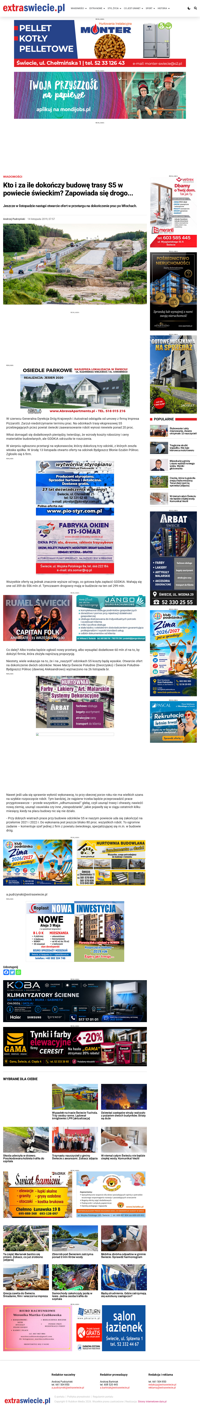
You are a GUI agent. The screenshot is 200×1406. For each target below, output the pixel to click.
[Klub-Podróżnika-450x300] (37, 863)
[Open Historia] (169, 8)
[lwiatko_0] (110, 1194)
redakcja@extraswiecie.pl (162, 1384)
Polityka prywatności (78, 1396)
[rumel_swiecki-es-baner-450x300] (37, 618)
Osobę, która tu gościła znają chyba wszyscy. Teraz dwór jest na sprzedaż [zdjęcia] (182, 482)
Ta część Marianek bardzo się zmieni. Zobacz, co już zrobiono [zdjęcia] (23, 1257)
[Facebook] (6, 972)
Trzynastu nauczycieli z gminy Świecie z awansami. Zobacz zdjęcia (75, 1157)
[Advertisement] (100, 145)
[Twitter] (12, 972)
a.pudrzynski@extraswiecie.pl (68, 1387)
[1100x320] (75, 1001)
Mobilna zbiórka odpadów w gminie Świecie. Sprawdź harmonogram (123, 1256)
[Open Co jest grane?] (142, 8)
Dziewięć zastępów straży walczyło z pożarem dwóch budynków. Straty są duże (123, 1115)
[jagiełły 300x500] (173, 374)
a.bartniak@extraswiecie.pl (115, 1387)
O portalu (59, 1396)
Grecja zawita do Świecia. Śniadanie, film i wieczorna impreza (25, 1295)
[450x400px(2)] (173, 722)
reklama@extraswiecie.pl (162, 1387)
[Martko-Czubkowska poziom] (37, 1328)
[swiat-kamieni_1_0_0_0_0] (37, 1194)
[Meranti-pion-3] (173, 212)
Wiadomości (12, 176)
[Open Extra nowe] (104, 8)
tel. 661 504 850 (60, 1384)
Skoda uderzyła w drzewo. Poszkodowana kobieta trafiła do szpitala (23, 1158)
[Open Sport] (154, 8)
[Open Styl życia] (120, 8)
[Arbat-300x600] (173, 558)
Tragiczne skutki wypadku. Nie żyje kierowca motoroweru (182, 448)
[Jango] (110, 618)
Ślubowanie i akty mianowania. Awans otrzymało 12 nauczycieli (183, 431)
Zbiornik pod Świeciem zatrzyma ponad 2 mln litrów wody (72, 1256)
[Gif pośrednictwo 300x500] (173, 291)
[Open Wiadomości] (86, 8)
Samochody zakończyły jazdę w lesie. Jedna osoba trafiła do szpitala (72, 1296)
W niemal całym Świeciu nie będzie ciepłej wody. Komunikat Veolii (123, 1157)
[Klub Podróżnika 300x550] (173, 653)
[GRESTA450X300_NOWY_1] (110, 863)
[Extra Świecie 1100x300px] (100, 95)
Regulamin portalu (103, 1396)
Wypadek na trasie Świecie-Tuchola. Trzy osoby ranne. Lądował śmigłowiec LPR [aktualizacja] (75, 1115)
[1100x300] (75, 1046)
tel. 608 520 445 (109, 1384)
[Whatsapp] (18, 972)
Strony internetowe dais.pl (152, 1401)
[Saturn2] (110, 1328)
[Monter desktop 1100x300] (100, 43)
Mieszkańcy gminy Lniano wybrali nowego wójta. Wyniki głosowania (182, 465)
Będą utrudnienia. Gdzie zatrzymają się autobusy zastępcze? (123, 1295)
